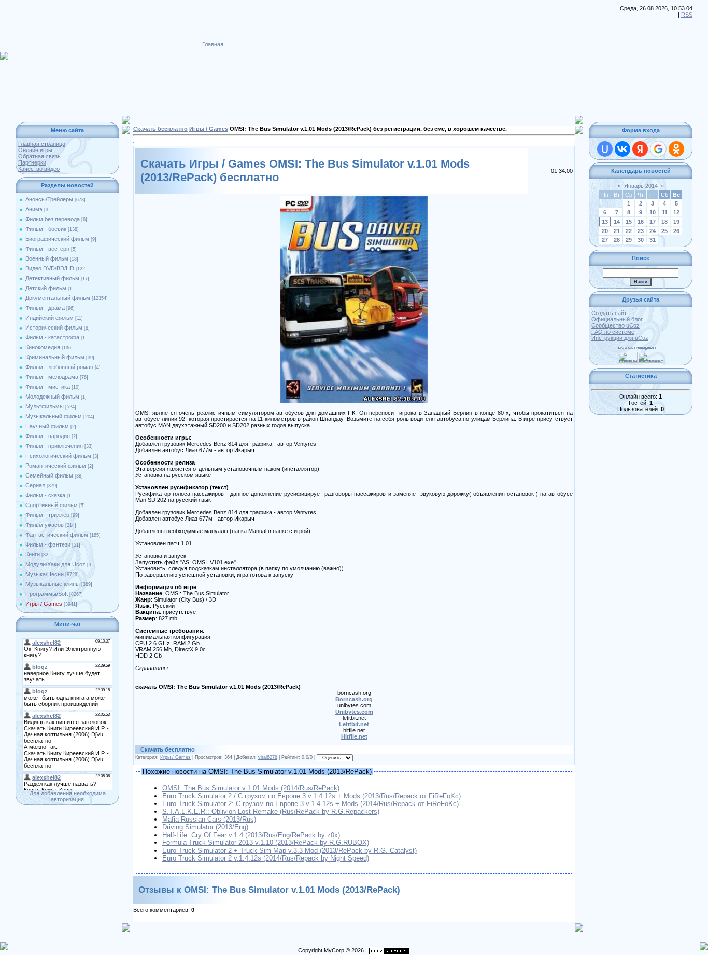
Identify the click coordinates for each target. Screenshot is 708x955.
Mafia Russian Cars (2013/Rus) (209, 819)
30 (641, 240)
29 (629, 240)
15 (629, 222)
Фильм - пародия (47, 436)
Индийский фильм (49, 318)
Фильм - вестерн (47, 248)
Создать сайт (609, 313)
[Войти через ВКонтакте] (622, 149)
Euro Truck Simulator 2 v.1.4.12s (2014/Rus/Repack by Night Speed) (265, 858)
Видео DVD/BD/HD (49, 268)
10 (652, 212)
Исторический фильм (53, 327)
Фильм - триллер (47, 515)
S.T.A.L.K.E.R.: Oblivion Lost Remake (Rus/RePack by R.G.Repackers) (270, 811)
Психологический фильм (58, 456)
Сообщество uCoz (615, 325)
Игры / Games (43, 604)
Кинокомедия (42, 347)
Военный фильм (46, 258)
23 (641, 231)
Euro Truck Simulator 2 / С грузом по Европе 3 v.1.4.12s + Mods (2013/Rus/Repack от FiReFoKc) (311, 796)
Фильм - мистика (47, 387)
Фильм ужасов (44, 525)
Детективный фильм (52, 278)
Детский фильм (45, 288)
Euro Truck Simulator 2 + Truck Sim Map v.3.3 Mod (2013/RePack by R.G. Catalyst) (289, 850)
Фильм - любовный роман (59, 367)
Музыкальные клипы (52, 584)
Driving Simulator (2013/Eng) (205, 827)
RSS (686, 14)
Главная (212, 44)
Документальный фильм (57, 298)
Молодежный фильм (52, 396)
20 (605, 231)
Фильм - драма (45, 308)
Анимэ (34, 209)
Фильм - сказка (45, 495)
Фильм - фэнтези (47, 544)
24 (652, 231)
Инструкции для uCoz (619, 338)
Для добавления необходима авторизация (68, 796)
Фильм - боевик (45, 229)
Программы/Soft (46, 594)
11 (665, 212)
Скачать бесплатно (160, 129)
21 (617, 231)
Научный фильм (47, 426)
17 (652, 222)
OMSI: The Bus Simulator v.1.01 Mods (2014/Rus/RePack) (250, 788)
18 (664, 222)
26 (676, 231)
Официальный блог (617, 319)
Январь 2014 (641, 186)
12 (676, 212)
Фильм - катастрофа (52, 337)
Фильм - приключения (54, 446)
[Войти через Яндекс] (640, 149)
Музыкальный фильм (53, 416)
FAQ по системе (612, 332)
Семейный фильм (49, 475)
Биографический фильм (57, 239)
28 (617, 240)
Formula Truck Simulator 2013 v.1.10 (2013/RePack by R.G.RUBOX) (265, 843)
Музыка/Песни (44, 574)
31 (652, 240)
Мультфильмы (44, 406)
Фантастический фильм (56, 534)
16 (641, 222)
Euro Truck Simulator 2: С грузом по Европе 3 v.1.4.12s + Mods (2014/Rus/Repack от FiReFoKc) (310, 804)
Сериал (35, 485)
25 (664, 231)
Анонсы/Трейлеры (49, 199)
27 (605, 240)
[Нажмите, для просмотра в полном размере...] (354, 199)
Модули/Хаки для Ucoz (55, 564)
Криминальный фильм (54, 357)
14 (617, 222)
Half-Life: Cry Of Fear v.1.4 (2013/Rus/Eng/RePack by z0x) (251, 835)
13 (605, 222)
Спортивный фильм (51, 505)
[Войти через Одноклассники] (676, 149)
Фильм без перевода (52, 219)
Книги (32, 554)
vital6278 (267, 757)
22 (629, 231)
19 (676, 222)
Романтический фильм (55, 465)
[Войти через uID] (605, 149)
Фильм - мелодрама (51, 377)
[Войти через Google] (658, 149)
